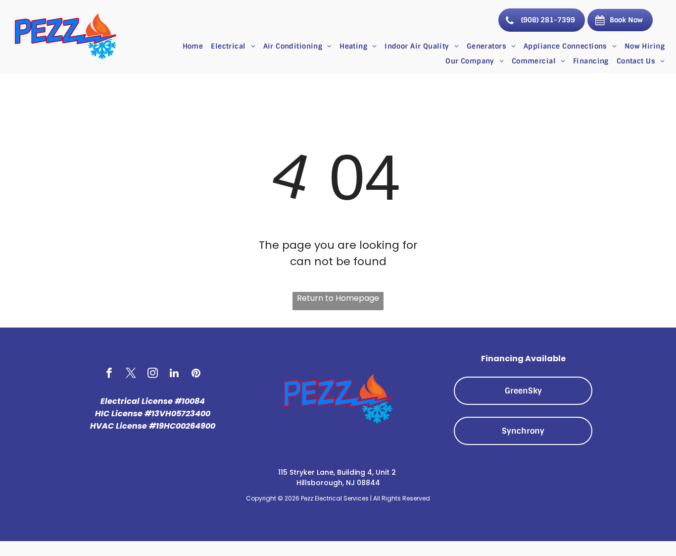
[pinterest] (196, 374)
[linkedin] (174, 374)
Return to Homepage (338, 298)
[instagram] (152, 374)
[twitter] (131, 374)
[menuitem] (193, 46)
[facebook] (109, 374)
